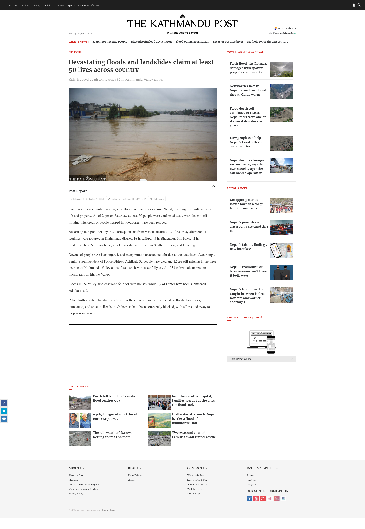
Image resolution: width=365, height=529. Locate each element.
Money (60, 5)
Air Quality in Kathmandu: (282, 32)
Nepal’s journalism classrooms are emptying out (249, 226)
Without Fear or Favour (182, 33)
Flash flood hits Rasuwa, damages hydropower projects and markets (248, 68)
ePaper (131, 479)
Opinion (48, 5)
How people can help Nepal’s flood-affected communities (247, 142)
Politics (25, 5)
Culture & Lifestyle (88, 5)
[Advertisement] (143, 356)
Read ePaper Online (240, 358)
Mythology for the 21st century (267, 41)
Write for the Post (195, 475)
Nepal (263, 498)
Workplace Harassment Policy (83, 489)
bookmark (213, 185)
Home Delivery (135, 475)
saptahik (256, 498)
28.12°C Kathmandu (287, 28)
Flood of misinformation (192, 41)
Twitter (250, 475)
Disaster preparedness (228, 41)
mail (4, 419)
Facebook (251, 479)
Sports (71, 5)
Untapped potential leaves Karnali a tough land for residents (247, 204)
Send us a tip (193, 493)
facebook (4, 403)
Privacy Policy (76, 493)
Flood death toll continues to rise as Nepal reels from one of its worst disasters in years (248, 117)
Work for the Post (195, 489)
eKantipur (249, 498)
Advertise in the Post (197, 484)
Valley (36, 5)
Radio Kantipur (277, 498)
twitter (4, 411)
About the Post (76, 475)
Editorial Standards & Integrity (84, 484)
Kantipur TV (283, 498)
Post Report (78, 191)
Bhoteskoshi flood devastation (151, 41)
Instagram (251, 484)
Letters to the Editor (197, 479)
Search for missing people (109, 41)
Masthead (73, 479)
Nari (270, 498)
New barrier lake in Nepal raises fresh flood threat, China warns (248, 90)
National (13, 5)
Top (358, 500)
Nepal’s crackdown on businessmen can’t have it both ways (248, 271)
